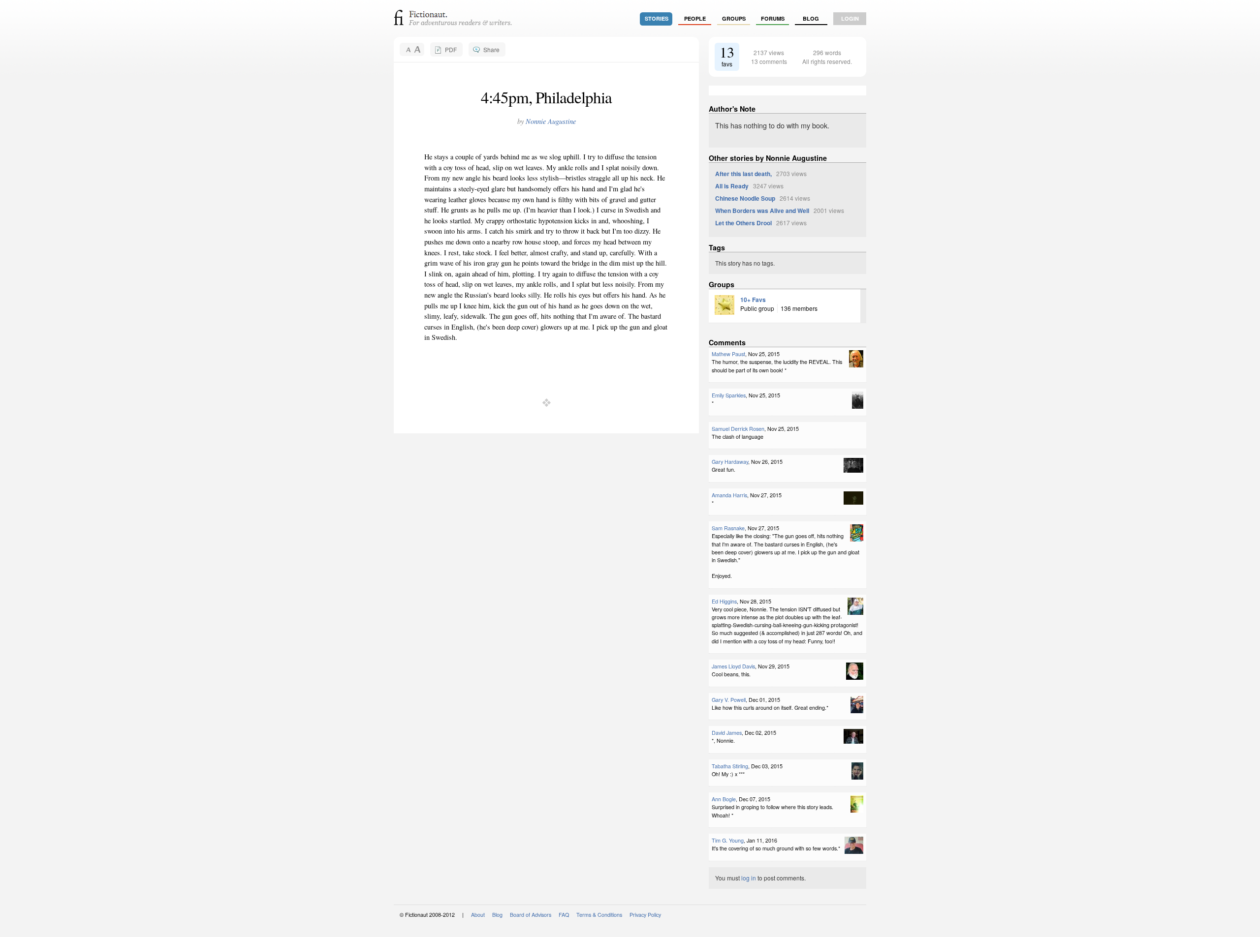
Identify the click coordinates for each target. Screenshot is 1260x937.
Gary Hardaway (730, 461)
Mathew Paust (728, 354)
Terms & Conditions (599, 914)
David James (727, 732)
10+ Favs (753, 299)
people (695, 18)
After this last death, (743, 173)
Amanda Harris (729, 495)
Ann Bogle (724, 799)
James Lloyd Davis (733, 666)
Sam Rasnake (728, 528)
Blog (811, 18)
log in (748, 878)
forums (773, 18)
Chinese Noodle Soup (745, 198)
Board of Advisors (530, 914)
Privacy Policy (645, 914)
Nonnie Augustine (551, 121)
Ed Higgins (724, 601)
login (850, 18)
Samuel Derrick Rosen (738, 428)
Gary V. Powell (729, 699)
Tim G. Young (728, 840)
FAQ (564, 914)
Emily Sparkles (729, 395)
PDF (451, 49)
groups (734, 18)
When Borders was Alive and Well (762, 210)
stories (656, 18)
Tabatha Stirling (730, 766)
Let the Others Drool (743, 222)
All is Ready (732, 185)
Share (491, 49)
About (478, 914)
